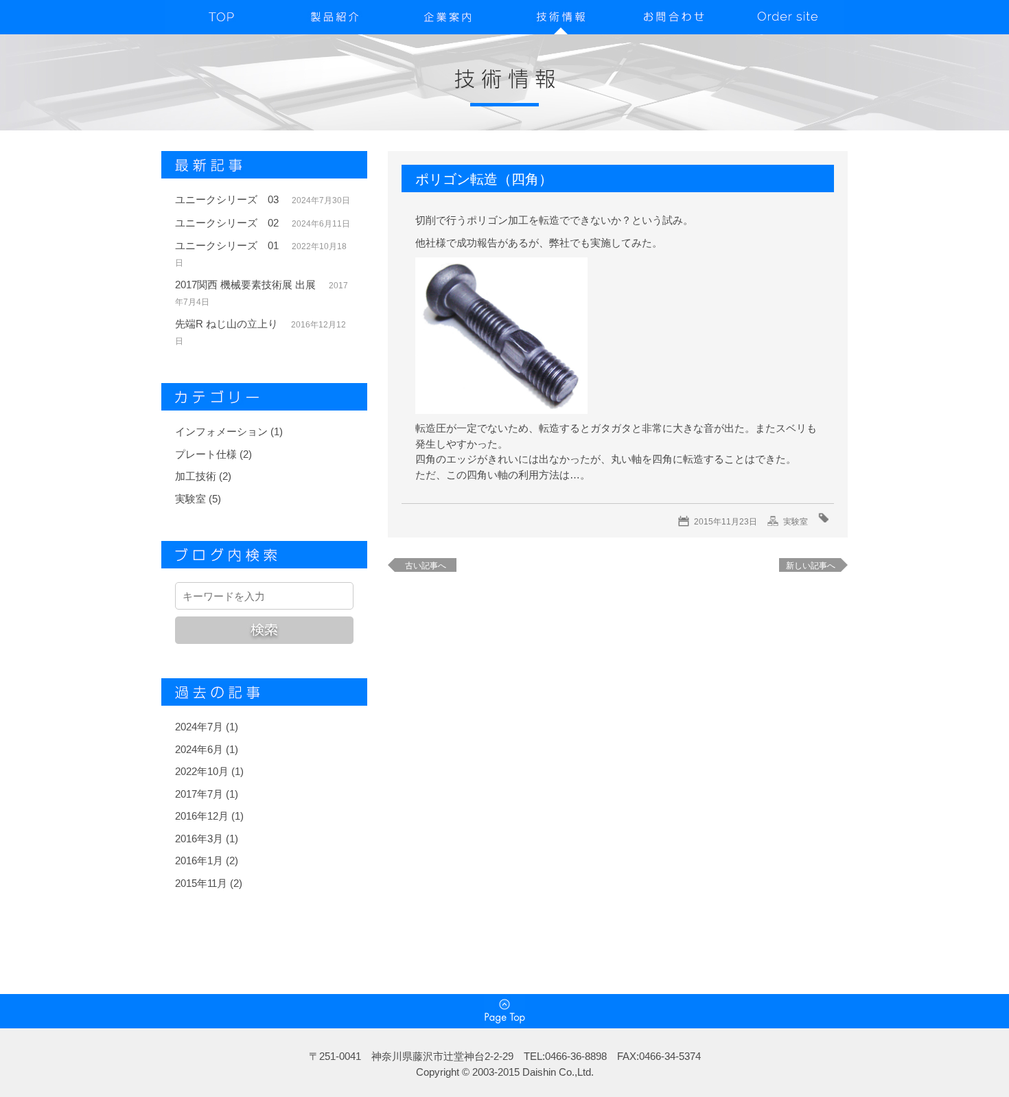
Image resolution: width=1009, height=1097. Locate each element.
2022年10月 (202, 771)
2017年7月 (199, 794)
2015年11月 (201, 883)
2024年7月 (199, 726)
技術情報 (561, 17)
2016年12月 (202, 816)
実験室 (190, 499)
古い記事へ (425, 565)
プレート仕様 (206, 454)
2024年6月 (199, 749)
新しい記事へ (810, 565)
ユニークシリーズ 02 (227, 223)
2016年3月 (199, 838)
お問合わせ (674, 17)
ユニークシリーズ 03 (227, 199)
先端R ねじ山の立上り (226, 324)
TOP (221, 17)
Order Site (787, 17)
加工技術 (195, 476)
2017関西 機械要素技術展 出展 (245, 284)
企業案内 (448, 17)
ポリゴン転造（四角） (484, 179)
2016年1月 (199, 860)
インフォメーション (221, 431)
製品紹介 (334, 17)
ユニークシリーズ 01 (227, 245)
